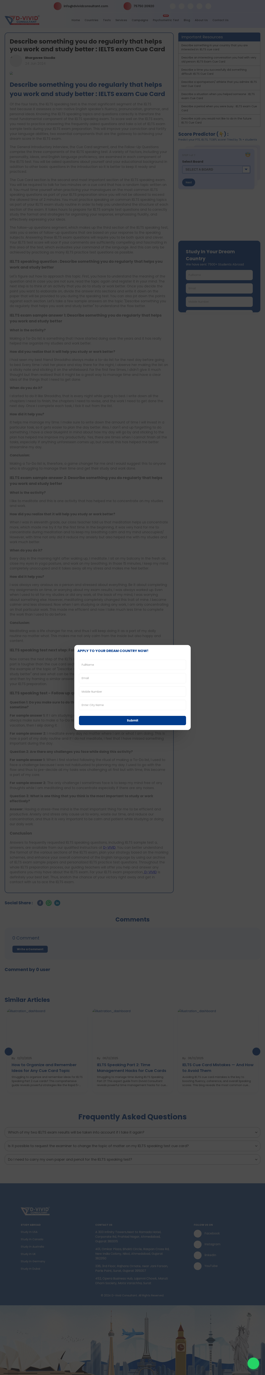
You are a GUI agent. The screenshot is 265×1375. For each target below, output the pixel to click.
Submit (132, 720)
